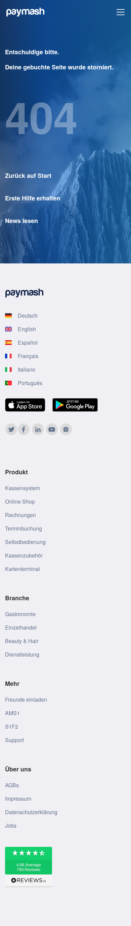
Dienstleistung (22, 654)
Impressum (18, 798)
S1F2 (11, 726)
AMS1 (12, 713)
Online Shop (20, 501)
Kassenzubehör (24, 555)
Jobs (10, 825)
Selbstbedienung (25, 542)
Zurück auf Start (28, 175)
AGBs (12, 785)
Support (14, 740)
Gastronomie (20, 614)
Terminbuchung (23, 528)
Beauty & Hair (21, 641)
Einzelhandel (21, 627)
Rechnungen (20, 515)
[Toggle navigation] (121, 12)
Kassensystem (22, 488)
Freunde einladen (26, 699)
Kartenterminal (22, 569)
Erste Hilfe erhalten (32, 198)
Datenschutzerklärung (31, 812)
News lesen (21, 220)
